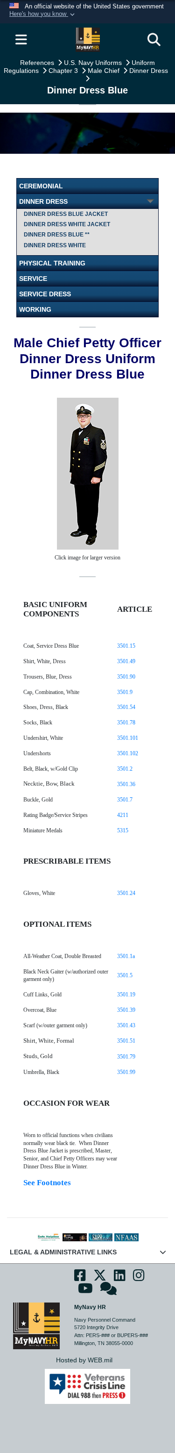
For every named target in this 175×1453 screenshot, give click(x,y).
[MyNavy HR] (36, 1325)
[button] (43, 14)
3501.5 (125, 975)
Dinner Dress (149, 70)
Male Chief (104, 70)
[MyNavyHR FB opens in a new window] (80, 1278)
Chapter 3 (64, 70)
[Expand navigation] (21, 40)
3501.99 (126, 1072)
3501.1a (126, 956)
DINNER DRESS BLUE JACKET (66, 214)
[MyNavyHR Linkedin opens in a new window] (120, 1278)
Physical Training (52, 263)
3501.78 (126, 722)
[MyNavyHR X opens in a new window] (99, 1278)
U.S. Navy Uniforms (94, 62)
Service (33, 278)
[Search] (154, 40)
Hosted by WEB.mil (84, 1360)
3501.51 (126, 1041)
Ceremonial (41, 186)
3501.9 (125, 692)
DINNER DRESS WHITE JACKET (67, 224)
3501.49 (126, 661)
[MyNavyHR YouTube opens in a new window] (85, 1291)
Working (35, 309)
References (38, 62)
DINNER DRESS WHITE (55, 245)
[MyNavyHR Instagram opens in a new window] (139, 1278)
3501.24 (126, 893)
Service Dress (45, 294)
